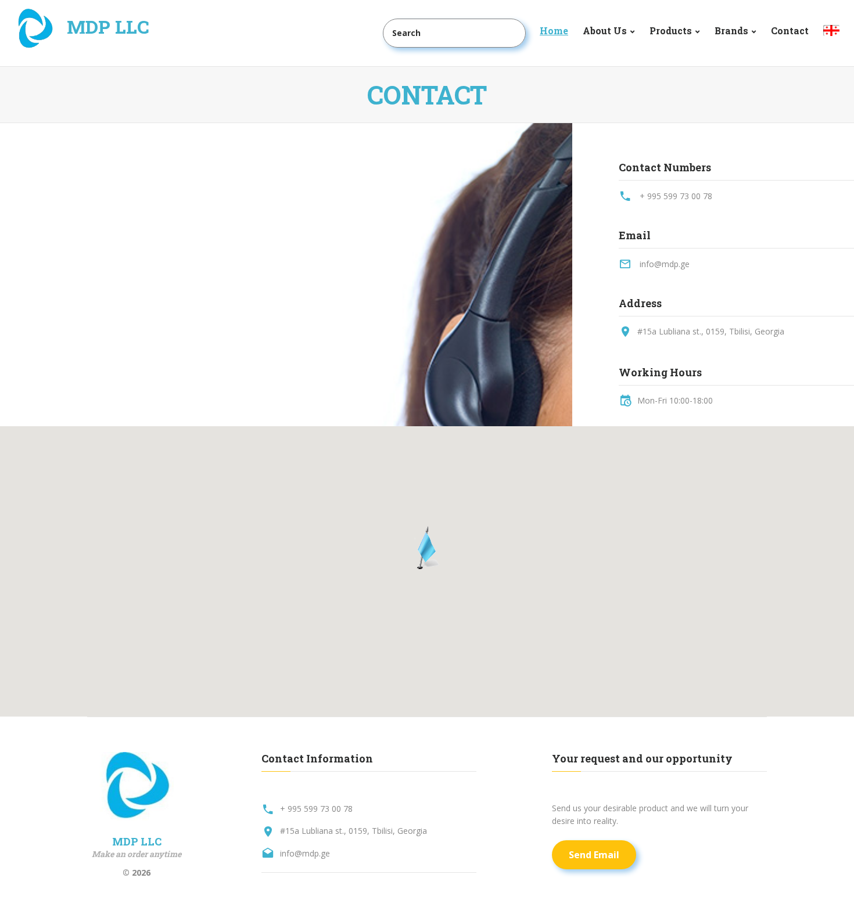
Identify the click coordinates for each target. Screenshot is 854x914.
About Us (605, 30)
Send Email (594, 854)
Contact (790, 30)
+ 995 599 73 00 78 (676, 195)
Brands (731, 30)
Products (671, 30)
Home (554, 30)
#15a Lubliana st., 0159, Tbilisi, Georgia (710, 331)
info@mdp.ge (665, 263)
